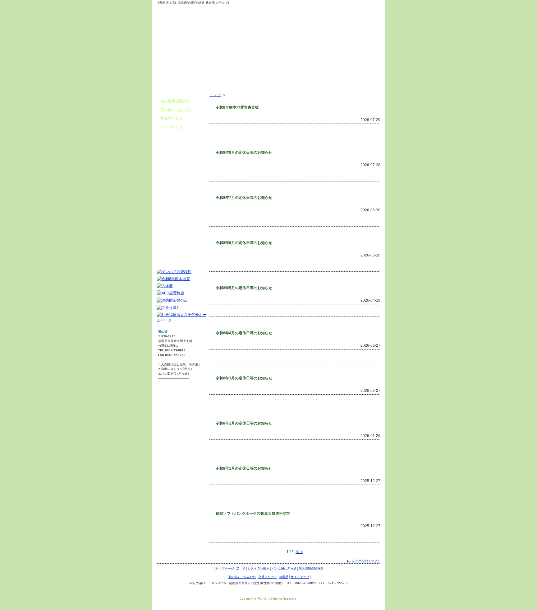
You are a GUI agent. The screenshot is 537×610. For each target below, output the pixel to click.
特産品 (283, 577)
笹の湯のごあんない (177, 110)
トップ (215, 95)
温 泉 (241, 568)
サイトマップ (171, 127)
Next (299, 552)
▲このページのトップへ (363, 560)
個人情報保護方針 (175, 101)
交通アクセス (171, 118)
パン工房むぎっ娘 (284, 568)
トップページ (224, 568)
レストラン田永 (258, 568)
